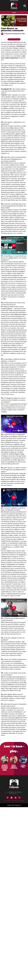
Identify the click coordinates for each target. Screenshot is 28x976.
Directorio (6, 800)
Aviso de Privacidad (19, 800)
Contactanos (12, 800)
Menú (14, 12)
